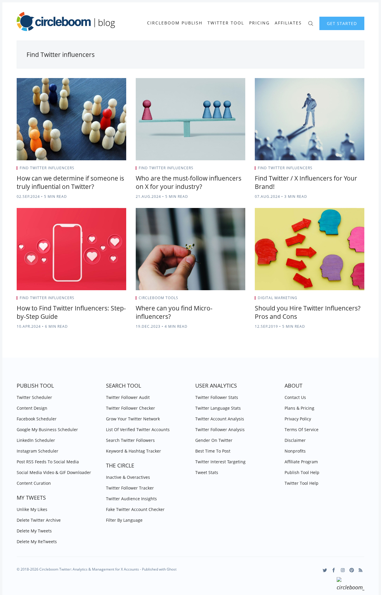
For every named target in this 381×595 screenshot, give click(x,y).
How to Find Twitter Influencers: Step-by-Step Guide (71, 312)
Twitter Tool (225, 23)
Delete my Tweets (34, 531)
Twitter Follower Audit (128, 397)
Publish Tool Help (302, 472)
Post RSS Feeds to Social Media (48, 461)
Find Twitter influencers (47, 167)
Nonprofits (295, 451)
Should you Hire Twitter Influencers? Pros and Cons (307, 312)
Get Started (342, 23)
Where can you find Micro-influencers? (174, 312)
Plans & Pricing (299, 408)
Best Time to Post (212, 451)
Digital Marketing (277, 297)
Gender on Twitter (213, 440)
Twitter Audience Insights (131, 498)
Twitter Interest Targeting (220, 461)
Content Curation (34, 483)
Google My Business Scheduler (47, 429)
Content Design (32, 408)
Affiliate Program (301, 461)
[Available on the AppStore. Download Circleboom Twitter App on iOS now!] (350, 585)
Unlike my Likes (32, 509)
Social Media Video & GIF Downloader (54, 472)
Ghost (172, 569)
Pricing (259, 23)
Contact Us (295, 397)
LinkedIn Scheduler (36, 440)
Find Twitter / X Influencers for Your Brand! (306, 182)
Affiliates (288, 23)
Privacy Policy (298, 419)
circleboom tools (158, 297)
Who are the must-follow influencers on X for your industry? (188, 182)
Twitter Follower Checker (130, 408)
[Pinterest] (351, 570)
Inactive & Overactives (128, 477)
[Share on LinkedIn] (117, 169)
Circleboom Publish (174, 23)
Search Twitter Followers (130, 440)
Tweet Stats (206, 472)
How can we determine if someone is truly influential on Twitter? (70, 182)
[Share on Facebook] (110, 169)
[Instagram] (342, 570)
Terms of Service (301, 429)
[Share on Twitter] (103, 169)
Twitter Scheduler (34, 397)
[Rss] (360, 570)
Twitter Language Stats (218, 408)
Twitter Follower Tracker (130, 488)
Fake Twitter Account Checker (135, 509)
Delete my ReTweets (37, 541)
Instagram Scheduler (37, 451)
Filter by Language (124, 520)
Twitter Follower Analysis (220, 429)
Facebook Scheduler (37, 419)
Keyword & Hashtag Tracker (133, 451)
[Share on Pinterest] (124, 169)
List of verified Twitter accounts (138, 429)
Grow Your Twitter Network (133, 419)
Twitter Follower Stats (216, 397)
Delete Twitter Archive (39, 520)
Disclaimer (295, 440)
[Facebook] (334, 570)
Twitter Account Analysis (219, 419)
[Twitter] (325, 570)
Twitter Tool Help (301, 483)
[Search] (310, 23)
